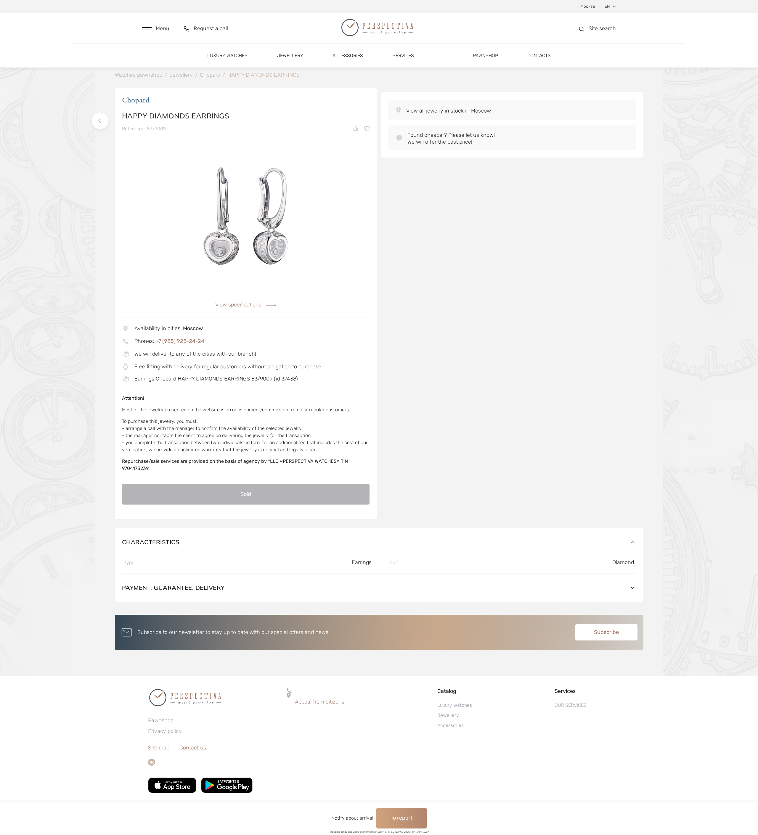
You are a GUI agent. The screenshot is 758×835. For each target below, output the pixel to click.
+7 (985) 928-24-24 (179, 341)
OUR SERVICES (571, 705)
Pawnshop (485, 55)
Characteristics (151, 542)
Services (403, 55)
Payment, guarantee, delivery (173, 587)
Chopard (136, 100)
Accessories (348, 55)
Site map (158, 747)
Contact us (192, 747)
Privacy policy (165, 731)
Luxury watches (227, 55)
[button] (155, 29)
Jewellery (290, 55)
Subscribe (606, 632)
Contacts (539, 55)
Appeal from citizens (319, 701)
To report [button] (401, 818)
